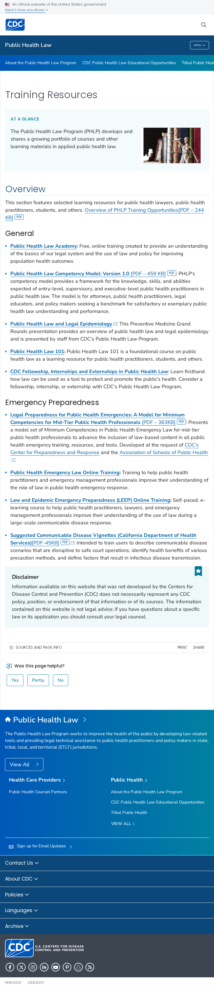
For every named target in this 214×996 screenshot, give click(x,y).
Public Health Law (28, 45)
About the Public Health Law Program (40, 63)
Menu (197, 45)
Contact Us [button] (20, 862)
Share (199, 647)
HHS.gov (13, 982)
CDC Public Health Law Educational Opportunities (129, 63)
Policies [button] (15, 894)
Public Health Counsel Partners (38, 792)
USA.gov (36, 982)
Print (182, 647)
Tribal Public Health (129, 812)
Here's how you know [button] (25, 10)
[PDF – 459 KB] (88, 273)
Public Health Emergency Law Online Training (65, 472)
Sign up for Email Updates (41, 846)
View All (20, 764)
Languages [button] (19, 910)
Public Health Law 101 (37, 351)
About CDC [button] (19, 878)
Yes (15, 680)
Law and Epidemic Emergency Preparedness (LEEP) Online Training (90, 500)
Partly (38, 680)
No (61, 680)
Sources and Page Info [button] (39, 647)
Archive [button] (15, 926)
